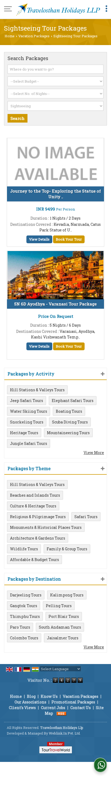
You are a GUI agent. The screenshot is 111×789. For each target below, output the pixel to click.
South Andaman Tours (60, 627)
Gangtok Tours (23, 605)
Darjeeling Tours (25, 595)
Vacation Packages (34, 36)
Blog (31, 696)
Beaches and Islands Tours (35, 495)
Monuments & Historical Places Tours (46, 527)
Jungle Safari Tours (28, 443)
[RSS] (61, 713)
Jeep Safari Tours (26, 400)
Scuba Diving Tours (70, 422)
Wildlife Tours (24, 548)
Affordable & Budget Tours (34, 559)
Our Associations (30, 702)
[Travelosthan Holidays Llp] (58, 9)
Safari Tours (86, 516)
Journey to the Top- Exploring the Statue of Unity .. (55, 193)
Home (10, 36)
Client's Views (22, 707)
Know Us (49, 696)
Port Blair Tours (63, 616)
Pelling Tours (59, 605)
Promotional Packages (73, 702)
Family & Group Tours (67, 548)
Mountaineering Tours (68, 432)
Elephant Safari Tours (72, 400)
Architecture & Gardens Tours (37, 538)
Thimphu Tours (25, 616)
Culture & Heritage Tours (33, 505)
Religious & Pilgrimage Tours (38, 516)
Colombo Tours (24, 637)
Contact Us (80, 707)
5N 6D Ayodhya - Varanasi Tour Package (55, 304)
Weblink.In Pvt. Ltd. (65, 733)
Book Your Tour (69, 239)
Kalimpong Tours (67, 595)
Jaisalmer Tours (62, 637)
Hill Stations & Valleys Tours (37, 389)
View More (94, 452)
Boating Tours (69, 411)
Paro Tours (20, 627)
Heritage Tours (24, 432)
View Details (39, 239)
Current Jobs (53, 707)
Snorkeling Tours (26, 422)
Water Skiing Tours (28, 411)
